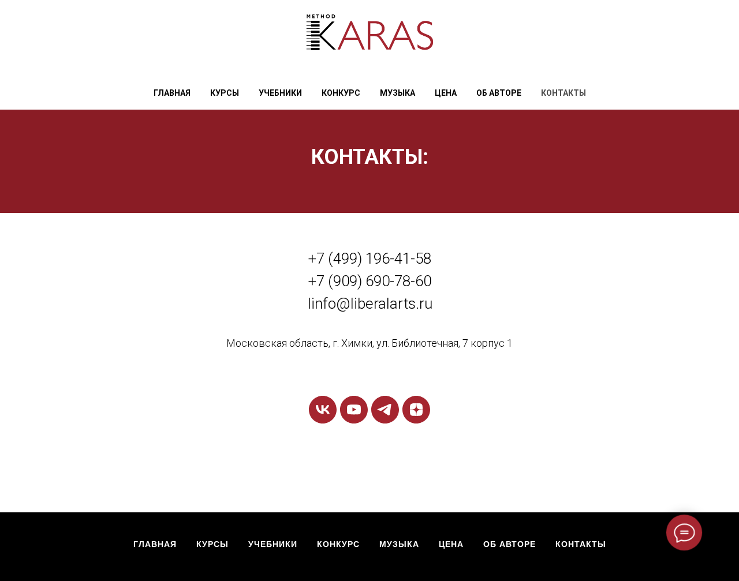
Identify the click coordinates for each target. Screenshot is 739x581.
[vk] (323, 409)
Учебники (280, 93)
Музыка (397, 93)
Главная (172, 93)
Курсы (212, 544)
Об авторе (498, 93)
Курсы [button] (224, 93)
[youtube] (354, 409)
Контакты (563, 93)
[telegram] (385, 409)
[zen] (416, 409)
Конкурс (341, 93)
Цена (446, 93)
